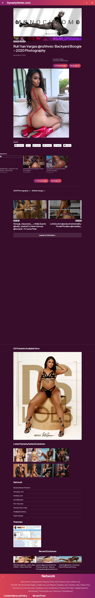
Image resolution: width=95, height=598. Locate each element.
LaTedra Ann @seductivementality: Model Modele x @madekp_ (66, 225)
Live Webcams (18, 500)
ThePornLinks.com (45, 591)
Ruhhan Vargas (38, 191)
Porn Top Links (18, 504)
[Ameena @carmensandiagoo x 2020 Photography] (33, 162)
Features (16, 41)
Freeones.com (18, 492)
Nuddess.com (62, 585)
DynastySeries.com (18, 2)
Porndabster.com (41, 588)
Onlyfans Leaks (74, 585)
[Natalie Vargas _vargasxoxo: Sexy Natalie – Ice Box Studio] (10, 162)
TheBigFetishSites (19, 512)
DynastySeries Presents (21, 487)
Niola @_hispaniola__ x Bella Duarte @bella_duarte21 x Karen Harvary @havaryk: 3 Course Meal (29, 226)
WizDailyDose (67, 591)
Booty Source (26, 582)
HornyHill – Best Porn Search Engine (23, 585)
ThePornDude (18, 516)
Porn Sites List (18, 588)
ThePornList (57, 591)
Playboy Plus (85, 585)
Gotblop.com (18, 496)
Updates (23, 41)
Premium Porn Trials (20, 508)
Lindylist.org (41, 585)
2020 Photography (22, 191)
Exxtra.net (53, 582)
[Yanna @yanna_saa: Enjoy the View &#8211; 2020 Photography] (57, 162)
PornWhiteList (54, 588)
